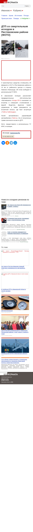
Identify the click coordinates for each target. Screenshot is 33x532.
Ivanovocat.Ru (15, 133)
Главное (4, 15)
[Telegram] (11, 143)
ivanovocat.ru (7, 58)
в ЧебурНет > (25, 18)
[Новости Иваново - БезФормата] (9, 2)
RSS (12, 382)
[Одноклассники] (7, 143)
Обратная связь (5, 379)
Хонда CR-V (16, 100)
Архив (11, 15)
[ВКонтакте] (3, 143)
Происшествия (6, 18)
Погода (26, 15)
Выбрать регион (5, 380)
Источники (18, 15)
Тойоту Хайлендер (8, 112)
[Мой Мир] (15, 143)
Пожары (16, 18)
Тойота (14, 118)
